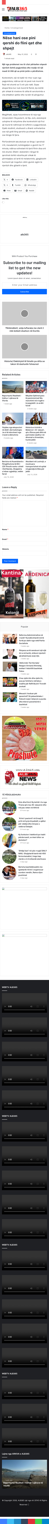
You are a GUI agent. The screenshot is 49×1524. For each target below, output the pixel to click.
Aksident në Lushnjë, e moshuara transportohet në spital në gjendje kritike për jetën (36, 466)
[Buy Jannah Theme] (24, 19)
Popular (24, 626)
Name (5, 529)
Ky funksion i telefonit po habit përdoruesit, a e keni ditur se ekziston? (31, 837)
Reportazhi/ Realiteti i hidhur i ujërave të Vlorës (11, 398)
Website (5, 549)
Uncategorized (17, 28)
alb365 (8, 54)
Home (6, 28)
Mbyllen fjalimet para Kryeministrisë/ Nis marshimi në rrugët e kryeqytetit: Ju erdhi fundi (35, 400)
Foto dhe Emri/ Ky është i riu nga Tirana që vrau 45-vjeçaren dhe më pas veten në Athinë (32, 805)
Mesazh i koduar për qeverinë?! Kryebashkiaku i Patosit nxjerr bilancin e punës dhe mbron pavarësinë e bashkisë (32, 699)
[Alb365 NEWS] (17, 9)
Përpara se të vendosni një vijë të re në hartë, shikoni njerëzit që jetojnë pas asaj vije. (32, 653)
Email (5, 539)
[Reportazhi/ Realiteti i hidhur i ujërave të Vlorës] (13, 387)
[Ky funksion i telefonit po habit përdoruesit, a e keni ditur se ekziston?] (9, 840)
